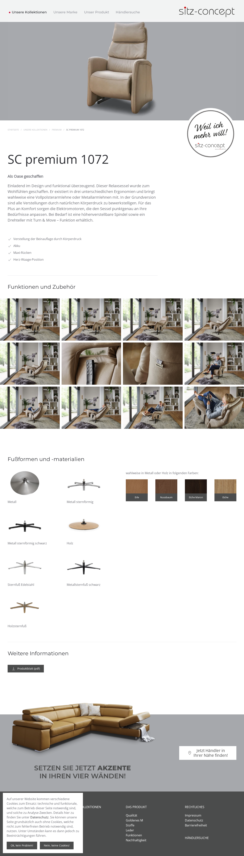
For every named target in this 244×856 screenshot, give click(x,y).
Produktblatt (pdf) (28, 668)
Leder (130, 830)
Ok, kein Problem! (22, 845)
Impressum (193, 815)
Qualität (131, 815)
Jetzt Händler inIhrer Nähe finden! (210, 753)
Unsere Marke (65, 12)
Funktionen (134, 835)
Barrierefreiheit (196, 825)
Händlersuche (128, 12)
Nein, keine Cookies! (57, 845)
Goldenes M (134, 820)
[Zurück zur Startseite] (207, 11)
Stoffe (130, 825)
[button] (30, 319)
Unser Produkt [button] (96, 12)
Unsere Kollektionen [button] (29, 12)
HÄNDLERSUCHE (197, 838)
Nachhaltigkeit (136, 840)
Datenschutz (194, 820)
